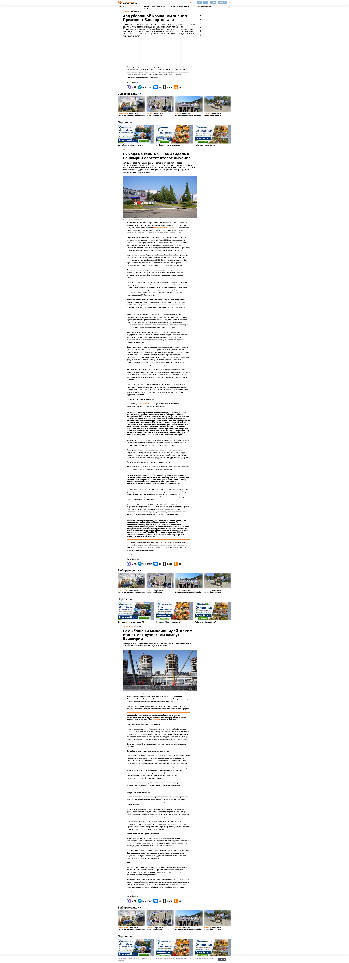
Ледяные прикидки (204, 6)
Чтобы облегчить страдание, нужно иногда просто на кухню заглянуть (153, 7)
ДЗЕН (213, 2)
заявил (157, 719)
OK (206, 2)
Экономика (126, 11)
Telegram (222, 2)
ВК (199, 2)
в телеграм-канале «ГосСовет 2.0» (166, 228)
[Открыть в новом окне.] (132, 87)
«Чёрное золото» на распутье (179, 6)
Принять (222, 959)
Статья (121, 7)
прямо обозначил (146, 404)
